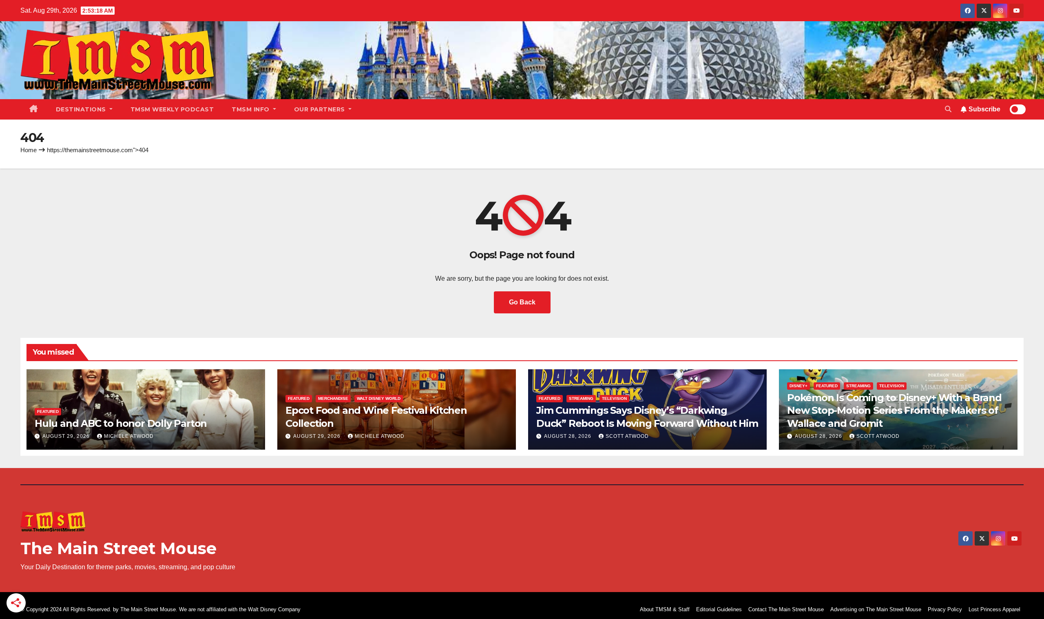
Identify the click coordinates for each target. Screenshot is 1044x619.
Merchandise (333, 398)
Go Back (522, 302)
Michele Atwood (129, 436)
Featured (48, 411)
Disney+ (798, 386)
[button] (948, 109)
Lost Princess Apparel (994, 609)
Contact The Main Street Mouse (786, 609)
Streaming (581, 398)
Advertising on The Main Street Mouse (875, 609)
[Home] (33, 109)
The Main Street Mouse (118, 548)
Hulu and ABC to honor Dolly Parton (121, 423)
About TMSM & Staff (665, 609)
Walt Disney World (378, 398)
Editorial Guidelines (719, 609)
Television (614, 398)
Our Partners (320, 109)
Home (28, 149)
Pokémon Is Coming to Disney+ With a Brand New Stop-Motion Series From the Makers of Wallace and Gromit (894, 410)
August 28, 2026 (568, 436)
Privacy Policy (945, 609)
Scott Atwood (627, 436)
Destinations (82, 109)
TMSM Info (251, 109)
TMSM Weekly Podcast (172, 109)
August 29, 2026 (66, 436)
